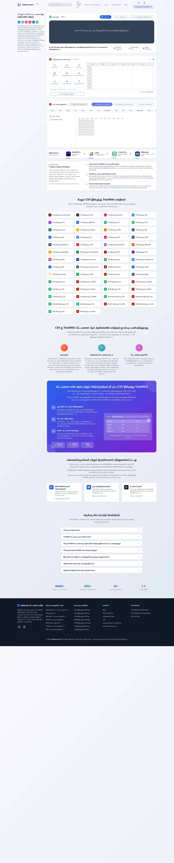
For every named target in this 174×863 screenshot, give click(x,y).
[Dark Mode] (139, 3)
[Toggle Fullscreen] (153, 59)
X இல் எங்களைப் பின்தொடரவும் (79, 104)
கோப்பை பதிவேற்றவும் (120, 17)
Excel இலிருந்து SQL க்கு (82, 613)
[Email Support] (24, 627)
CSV (98, 110)
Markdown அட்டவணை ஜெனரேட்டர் (57, 610)
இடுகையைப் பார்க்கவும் (98, 496)
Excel (60, 110)
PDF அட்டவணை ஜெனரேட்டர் (54, 629)
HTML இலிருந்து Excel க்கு (82, 623)
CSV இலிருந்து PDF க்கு (81, 629)
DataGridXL (150, 92)
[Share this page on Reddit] (26, 22)
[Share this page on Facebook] (19, 22)
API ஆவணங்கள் (116, 5)
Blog (126, 5)
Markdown (107, 110)
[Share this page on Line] (37, 22)
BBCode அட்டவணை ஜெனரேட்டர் (56, 616)
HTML (91, 110)
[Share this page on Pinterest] (29, 22)
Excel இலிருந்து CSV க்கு (81, 616)
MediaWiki (140, 110)
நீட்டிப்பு (106, 5)
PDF (123, 110)
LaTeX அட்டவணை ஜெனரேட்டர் (93, 5)
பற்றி (104, 620)
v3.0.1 (37, 3)
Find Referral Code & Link (139, 610)
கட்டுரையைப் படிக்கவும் (61, 498)
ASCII (130, 110)
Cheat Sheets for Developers (141, 613)
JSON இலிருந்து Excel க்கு (82, 620)
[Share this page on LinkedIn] (33, 22)
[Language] (145, 3)
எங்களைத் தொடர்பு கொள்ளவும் (112, 623)
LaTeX (83, 110)
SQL (75, 110)
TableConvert (56, 639)
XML (116, 110)
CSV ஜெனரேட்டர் (51, 613)
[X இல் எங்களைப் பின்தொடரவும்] (19, 627)
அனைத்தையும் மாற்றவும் (67, 94)
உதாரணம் (106, 17)
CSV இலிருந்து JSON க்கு (81, 626)
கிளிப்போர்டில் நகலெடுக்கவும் (125, 104)
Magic (68, 110)
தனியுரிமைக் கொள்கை (110, 626)
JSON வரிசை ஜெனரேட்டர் (53, 623)
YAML (149, 110)
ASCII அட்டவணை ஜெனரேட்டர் (55, 620)
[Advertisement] (31, 66)
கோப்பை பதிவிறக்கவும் (146, 104)
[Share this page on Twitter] (22, 22)
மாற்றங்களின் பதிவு (108, 616)
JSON (52, 110)
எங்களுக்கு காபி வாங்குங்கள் (142, 7)
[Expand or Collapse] (150, 59)
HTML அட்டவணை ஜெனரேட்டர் (55, 626)
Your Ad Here (135, 616)
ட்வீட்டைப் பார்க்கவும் (135, 496)
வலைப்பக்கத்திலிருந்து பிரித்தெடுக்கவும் (141, 17)
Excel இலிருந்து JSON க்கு (82, 610)
